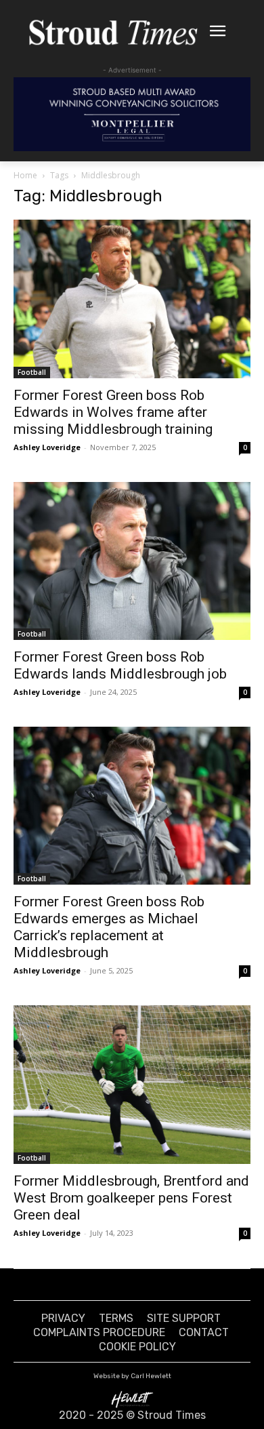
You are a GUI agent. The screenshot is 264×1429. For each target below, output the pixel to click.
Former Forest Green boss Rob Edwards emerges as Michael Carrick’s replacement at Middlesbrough (109, 927)
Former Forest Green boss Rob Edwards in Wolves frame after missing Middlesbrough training (113, 412)
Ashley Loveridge (47, 447)
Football (32, 372)
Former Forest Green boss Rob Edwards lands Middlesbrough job (120, 665)
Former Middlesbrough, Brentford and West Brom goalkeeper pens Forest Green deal (131, 1198)
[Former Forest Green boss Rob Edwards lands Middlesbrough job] (132, 561)
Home (25, 175)
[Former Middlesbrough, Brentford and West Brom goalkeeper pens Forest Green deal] (132, 1084)
